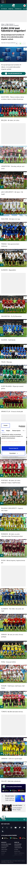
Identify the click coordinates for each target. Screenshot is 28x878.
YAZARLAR (3, 851)
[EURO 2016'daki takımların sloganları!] (13, 54)
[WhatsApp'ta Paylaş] (20, 43)
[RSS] (2, 831)
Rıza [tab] (3, 430)
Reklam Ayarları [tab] (16, 430)
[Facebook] (2, 827)
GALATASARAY (17, 844)
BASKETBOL (17, 851)
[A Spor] (13, 5)
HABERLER (3, 847)
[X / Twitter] (7, 827)
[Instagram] (11, 827)
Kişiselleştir (12, 453)
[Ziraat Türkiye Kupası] (24, 5)
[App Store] (5, 790)
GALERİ (3, 853)
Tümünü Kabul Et (13, 448)
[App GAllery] (21, 790)
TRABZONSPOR (18, 847)
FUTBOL (16, 849)
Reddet (5, 425)
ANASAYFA (3, 842)
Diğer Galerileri (9, 24)
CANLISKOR (2, 1)
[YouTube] (15, 827)
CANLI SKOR (4, 849)
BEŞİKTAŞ (16, 842)
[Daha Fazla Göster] (24, 43)
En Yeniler (4, 8)
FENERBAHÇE (17, 846)
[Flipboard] (19, 827)
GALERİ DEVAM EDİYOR (15, 73)
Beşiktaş (10, 8)
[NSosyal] (24, 827)
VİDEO (2, 854)
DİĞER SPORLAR (18, 854)
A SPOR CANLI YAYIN (6, 844)
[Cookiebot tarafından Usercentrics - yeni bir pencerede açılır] (19, 426)
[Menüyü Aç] (2, 5)
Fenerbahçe (18, 8)
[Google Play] (13, 790)
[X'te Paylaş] (16, 43)
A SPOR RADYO (4, 846)
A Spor (2, 24)
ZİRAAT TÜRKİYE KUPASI (20, 853)
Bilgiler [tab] (8, 430)
